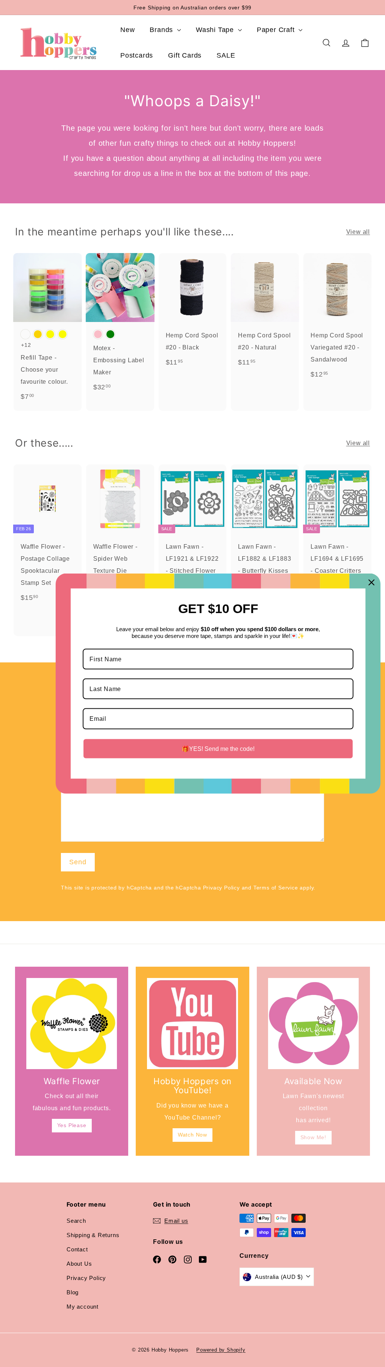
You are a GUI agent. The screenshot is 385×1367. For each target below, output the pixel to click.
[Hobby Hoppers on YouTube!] (192, 1023)
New (127, 30)
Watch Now (192, 1135)
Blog (73, 1292)
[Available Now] (313, 1023)
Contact (77, 1249)
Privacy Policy (221, 888)
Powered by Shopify (220, 1350)
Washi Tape (216, 30)
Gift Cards (185, 55)
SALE (226, 55)
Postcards (136, 55)
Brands (162, 30)
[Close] (371, 583)
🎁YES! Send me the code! (218, 748)
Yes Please (71, 1125)
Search (76, 1220)
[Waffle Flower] (71, 1023)
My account (83, 1306)
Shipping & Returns (93, 1235)
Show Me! (313, 1137)
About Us (79, 1263)
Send (77, 862)
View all (358, 232)
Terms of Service (275, 888)
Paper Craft (277, 30)
